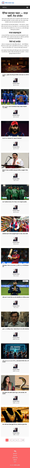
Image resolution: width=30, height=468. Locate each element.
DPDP (15, 461)
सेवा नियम (15, 455)
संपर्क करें (15, 459)
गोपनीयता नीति (15, 457)
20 (23, 440)
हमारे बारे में (15, 453)
